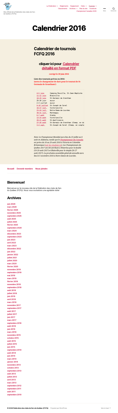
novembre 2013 (14, 365)
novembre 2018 (14, 284)
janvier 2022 (12, 255)
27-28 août (41, 122)
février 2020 (12, 266)
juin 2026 (11, 204)
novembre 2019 (14, 269)
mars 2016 (11, 332)
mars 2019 (11, 278)
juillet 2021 (12, 258)
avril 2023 (11, 243)
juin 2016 (11, 329)
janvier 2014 (12, 362)
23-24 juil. (42, 110)
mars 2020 (12, 263)
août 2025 (11, 219)
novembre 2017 (14, 305)
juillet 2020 (12, 260)
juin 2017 (11, 317)
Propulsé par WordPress (58, 408)
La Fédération (51, 6)
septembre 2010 (14, 395)
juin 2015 (11, 347)
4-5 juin (40, 93)
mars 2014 (11, 359)
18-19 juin (41, 98)
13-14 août (41, 118)
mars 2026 (12, 207)
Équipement (74, 6)
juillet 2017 (12, 314)
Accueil (10, 168)
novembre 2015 (14, 335)
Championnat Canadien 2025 (86, 11)
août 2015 (11, 341)
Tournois (92, 6)
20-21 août (41, 120)
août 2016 (11, 326)
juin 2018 (11, 296)
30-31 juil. (42, 113)
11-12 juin (41, 96)
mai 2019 (11, 275)
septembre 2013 (14, 371)
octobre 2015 (13, 338)
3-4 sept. (41, 125)
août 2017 (11, 311)
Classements (62, 8)
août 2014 (11, 353)
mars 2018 (11, 302)
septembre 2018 (14, 287)
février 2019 (12, 281)
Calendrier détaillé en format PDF (60, 66)
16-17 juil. (42, 108)
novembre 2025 (14, 213)
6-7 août (40, 115)
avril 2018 (11, 299)
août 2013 (11, 374)
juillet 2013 (12, 377)
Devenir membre (25, 168)
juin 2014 (11, 356)
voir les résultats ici (53, 145)
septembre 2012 (14, 386)
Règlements (64, 6)
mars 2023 (11, 246)
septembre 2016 (14, 323)
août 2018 (11, 290)
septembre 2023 (14, 237)
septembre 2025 (14, 216)
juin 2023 (11, 240)
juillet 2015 (12, 344)
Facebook (93, 8)
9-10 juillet (42, 105)
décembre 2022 (14, 249)
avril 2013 (11, 380)
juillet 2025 (12, 222)
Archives (72, 8)
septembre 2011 (14, 389)
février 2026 (12, 210)
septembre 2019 (14, 272)
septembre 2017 (14, 308)
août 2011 (11, 392)
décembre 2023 (14, 234)
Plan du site (83, 8)
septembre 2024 (14, 228)
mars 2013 (11, 383)
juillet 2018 (12, 293)
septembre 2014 (14, 350)
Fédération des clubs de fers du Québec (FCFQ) (30, 408)
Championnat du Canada (71, 140)
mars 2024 (12, 231)
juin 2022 (11, 252)
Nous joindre (41, 168)
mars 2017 (11, 320)
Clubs (83, 6)
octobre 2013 (13, 368)
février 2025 (12, 225)
